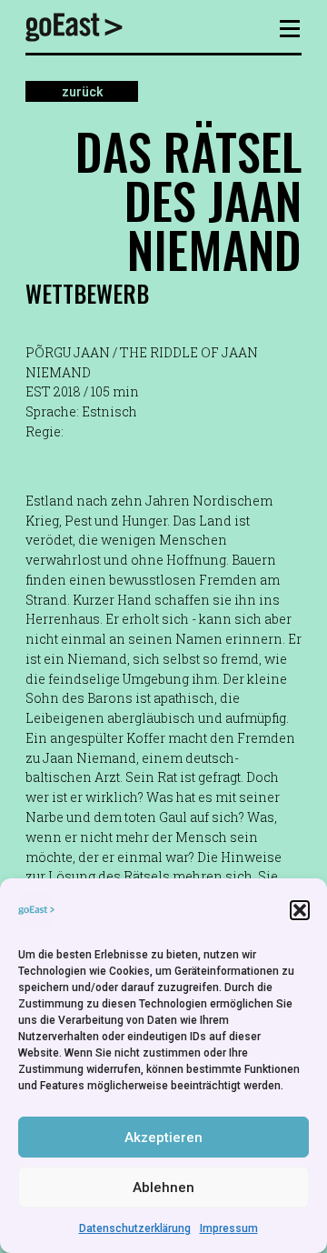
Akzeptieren (163, 1137)
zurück (82, 91)
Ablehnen (163, 1187)
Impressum (229, 1228)
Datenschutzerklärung (135, 1228)
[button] (300, 910)
